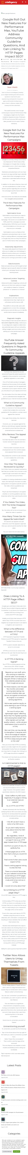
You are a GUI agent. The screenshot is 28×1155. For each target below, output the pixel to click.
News (2, 61)
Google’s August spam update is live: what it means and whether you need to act (12, 1123)
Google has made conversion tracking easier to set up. (13, 1101)
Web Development (5, 1055)
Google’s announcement (15, 199)
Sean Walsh (20, 59)
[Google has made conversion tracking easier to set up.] (3, 1097)
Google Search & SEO (9, 1053)
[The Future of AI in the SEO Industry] (3, 1072)
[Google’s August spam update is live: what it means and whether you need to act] (3, 1119)
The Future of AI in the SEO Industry (10, 1075)
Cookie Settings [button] (7, 1151)
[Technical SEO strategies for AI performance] (3, 1109)
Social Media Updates (19, 1053)
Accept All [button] (16, 1151)
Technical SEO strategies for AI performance (12, 1112)
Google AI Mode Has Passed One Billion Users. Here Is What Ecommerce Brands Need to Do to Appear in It (13, 1087)
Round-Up (6, 61)
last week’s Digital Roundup (10, 322)
